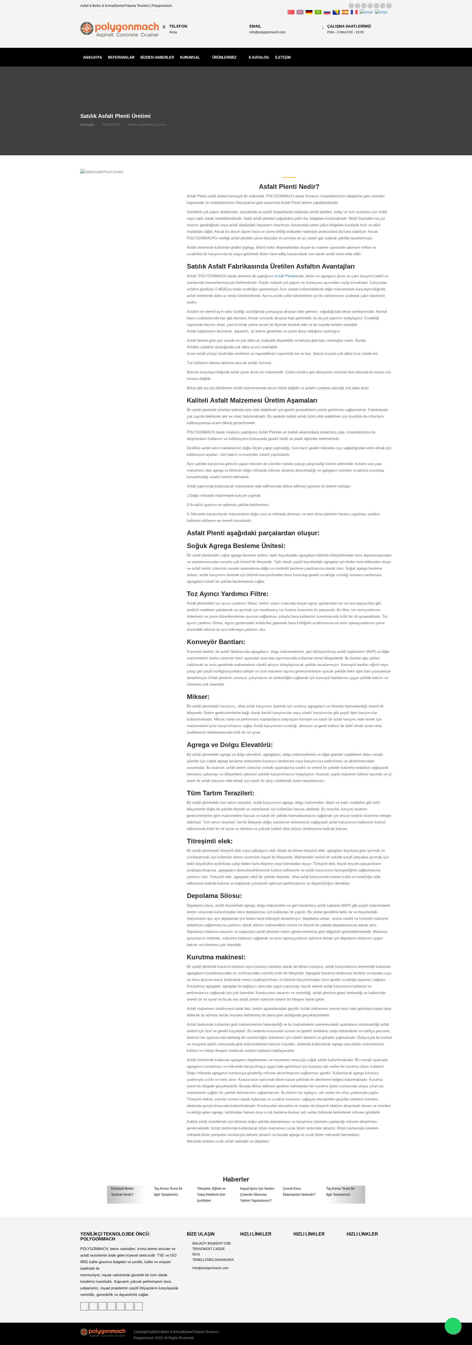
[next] (345, 1195)
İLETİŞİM (283, 57)
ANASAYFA (92, 57)
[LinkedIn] (364, 5)
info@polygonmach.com (210, 1268)
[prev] (126, 1195)
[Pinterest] (357, 5)
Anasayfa (87, 125)
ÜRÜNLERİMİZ (224, 57)
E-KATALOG (259, 57)
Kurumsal (190, 57)
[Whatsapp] (453, 1326)
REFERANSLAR (121, 57)
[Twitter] (351, 5)
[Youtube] (389, 5)
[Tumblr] (376, 5)
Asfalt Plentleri (286, 276)
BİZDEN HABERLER (157, 57)
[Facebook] (370, 5)
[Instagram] (382, 5)
